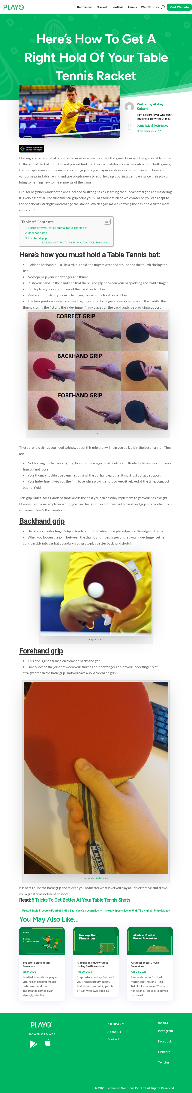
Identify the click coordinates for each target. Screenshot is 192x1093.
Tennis (132, 7)
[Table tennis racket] (77, 1055)
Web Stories (150, 7)
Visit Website (179, 7)
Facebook (165, 1041)
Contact (113, 1039)
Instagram (165, 1031)
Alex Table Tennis (99, 878)
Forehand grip (37, 238)
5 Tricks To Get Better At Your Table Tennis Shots (81, 900)
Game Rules (144, 125)
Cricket (102, 7)
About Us (114, 1032)
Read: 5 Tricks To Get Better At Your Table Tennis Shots (79, 242)
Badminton (84, 7)
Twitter (164, 1062)
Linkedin (164, 1052)
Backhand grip (37, 232)
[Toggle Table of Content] (105, 221)
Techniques (160, 125)
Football (117, 7)
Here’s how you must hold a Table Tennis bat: (58, 227)
